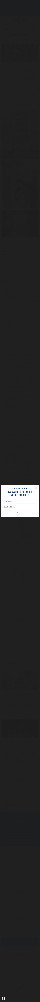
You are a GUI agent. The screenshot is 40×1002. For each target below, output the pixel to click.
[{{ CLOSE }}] (36, 488)
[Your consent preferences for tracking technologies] (3, 998)
